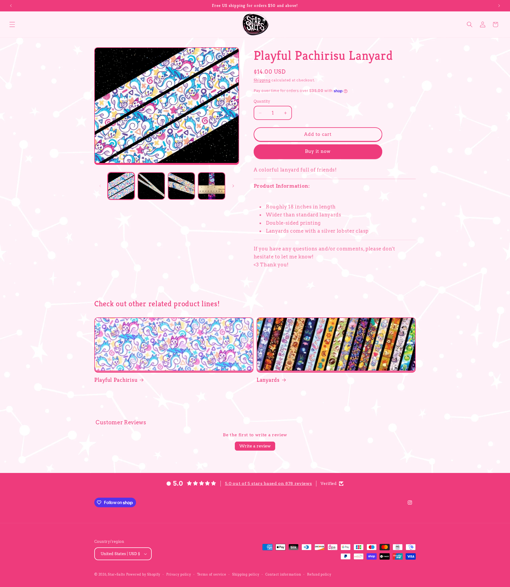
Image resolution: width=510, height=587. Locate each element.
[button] (12, 24)
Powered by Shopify (143, 574)
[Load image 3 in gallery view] (181, 186)
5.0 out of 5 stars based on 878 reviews (268, 483)
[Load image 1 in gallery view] (121, 186)
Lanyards (268, 379)
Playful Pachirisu (115, 379)
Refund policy (319, 574)
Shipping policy (246, 574)
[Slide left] (100, 186)
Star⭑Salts (116, 574)
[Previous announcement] (11, 5)
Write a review (255, 445)
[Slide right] (233, 186)
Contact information (283, 574)
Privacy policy (178, 574)
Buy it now (318, 151)
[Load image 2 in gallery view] (151, 186)
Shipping (262, 80)
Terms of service (211, 574)
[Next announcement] (499, 5)
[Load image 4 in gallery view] (211, 186)
